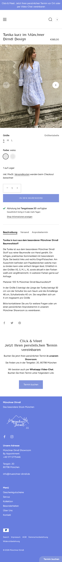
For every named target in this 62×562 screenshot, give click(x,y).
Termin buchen (31, 384)
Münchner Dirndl (17, 550)
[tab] (11, 232)
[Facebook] (4, 436)
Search (6, 537)
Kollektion (8, 501)
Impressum (15, 537)
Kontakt (7, 515)
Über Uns (7, 510)
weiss (5, 156)
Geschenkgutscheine (13, 492)
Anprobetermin (40, 232)
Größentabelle (51, 135)
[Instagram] (11, 436)
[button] (6, 85)
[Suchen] (50, 20)
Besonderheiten (11, 506)
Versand (24, 232)
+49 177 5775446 (11, 457)
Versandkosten (21, 174)
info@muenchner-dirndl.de (16, 474)
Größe (31, 135)
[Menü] (5, 19)
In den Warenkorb (31, 198)
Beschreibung (10, 232)
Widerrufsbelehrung (11, 541)
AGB (24, 537)
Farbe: (9, 150)
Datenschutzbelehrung (38, 537)
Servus (6, 497)
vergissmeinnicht (12, 156)
